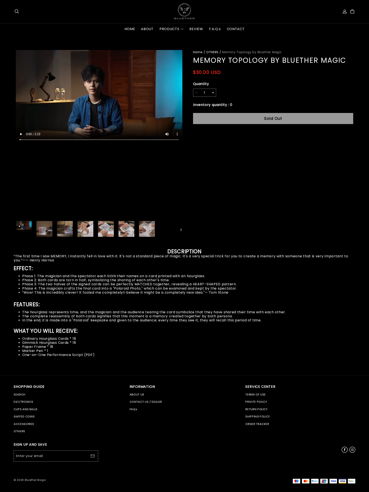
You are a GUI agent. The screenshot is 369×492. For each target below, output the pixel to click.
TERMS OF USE (255, 394)
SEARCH (19, 394)
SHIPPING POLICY (257, 416)
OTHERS (212, 52)
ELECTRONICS (23, 402)
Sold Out (273, 118)
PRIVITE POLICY (256, 402)
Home (198, 52)
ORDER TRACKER (257, 424)
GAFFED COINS (24, 416)
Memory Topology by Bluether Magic (252, 52)
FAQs (133, 409)
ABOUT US (137, 394)
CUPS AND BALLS (26, 409)
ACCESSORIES (24, 424)
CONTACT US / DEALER (146, 402)
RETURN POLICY (256, 409)
